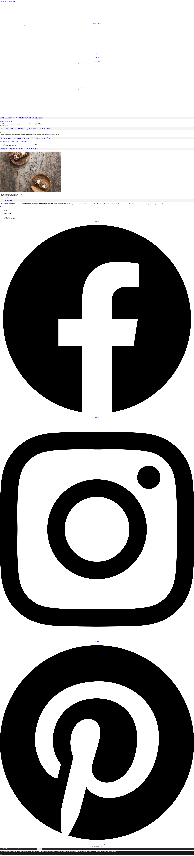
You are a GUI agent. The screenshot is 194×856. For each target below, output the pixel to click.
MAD (1, 19)
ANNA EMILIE (97, 23)
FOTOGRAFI (97, 61)
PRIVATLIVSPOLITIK (9, 218)
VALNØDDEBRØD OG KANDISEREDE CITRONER (19, 149)
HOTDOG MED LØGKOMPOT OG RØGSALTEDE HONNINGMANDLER (27, 138)
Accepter (39, 848)
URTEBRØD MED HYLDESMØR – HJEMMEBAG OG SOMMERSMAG (26, 128)
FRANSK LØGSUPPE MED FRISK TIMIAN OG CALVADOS (21, 118)
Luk (1, 854)
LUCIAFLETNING (6, 200)
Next (2, 206)
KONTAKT (97, 57)
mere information (32, 848)
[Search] (124, 13)
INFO (97, 53)
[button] (1, 6)
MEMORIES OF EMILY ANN (7, 2)
